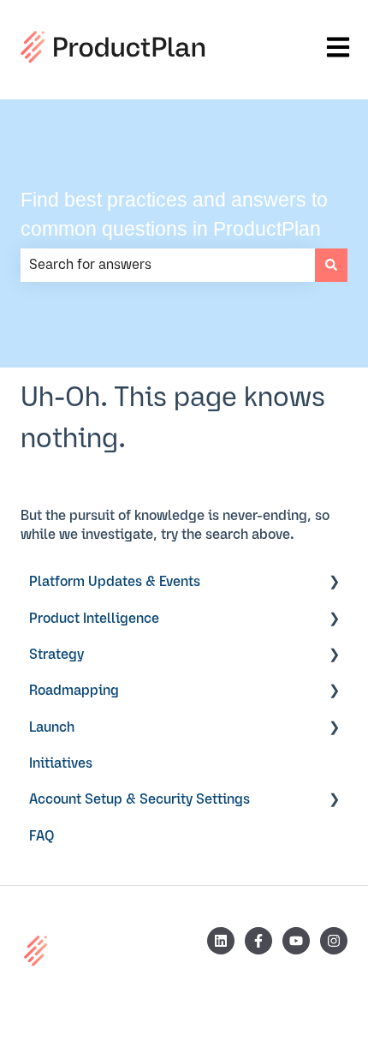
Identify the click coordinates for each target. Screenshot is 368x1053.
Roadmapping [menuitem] (74, 690)
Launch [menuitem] (51, 727)
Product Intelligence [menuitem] (94, 618)
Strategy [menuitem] (56, 654)
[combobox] (168, 264)
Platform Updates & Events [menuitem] (114, 582)
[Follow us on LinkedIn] (220, 940)
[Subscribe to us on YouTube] (296, 940)
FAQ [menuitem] (42, 836)
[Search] (331, 264)
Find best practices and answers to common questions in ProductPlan (174, 214)
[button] (333, 583)
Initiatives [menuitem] (60, 763)
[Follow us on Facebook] (258, 940)
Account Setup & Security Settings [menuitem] (139, 799)
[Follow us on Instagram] (333, 940)
